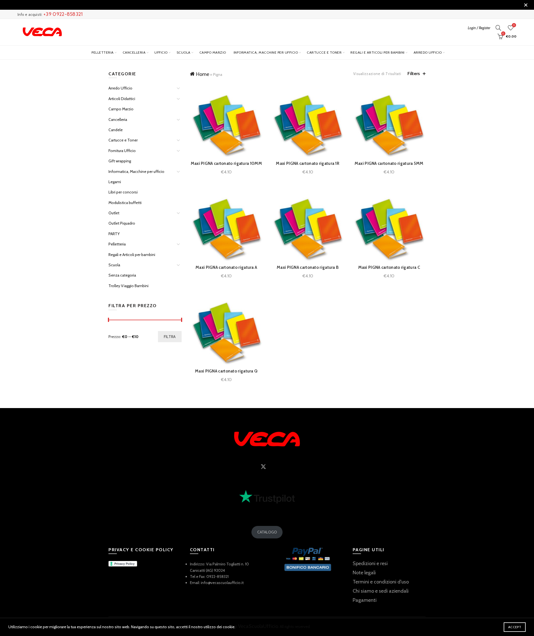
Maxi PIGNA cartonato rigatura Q (226, 371)
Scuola (184, 52)
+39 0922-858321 (63, 14)
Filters (413, 73)
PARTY (114, 233)
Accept (514, 627)
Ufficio (161, 52)
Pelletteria (103, 52)
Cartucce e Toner (324, 52)
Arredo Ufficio (428, 52)
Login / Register (479, 28)
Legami (114, 181)
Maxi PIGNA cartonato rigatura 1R (307, 163)
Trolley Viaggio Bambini (128, 285)
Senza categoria (122, 275)
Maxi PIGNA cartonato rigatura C (389, 267)
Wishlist (514, 25)
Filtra (170, 336)
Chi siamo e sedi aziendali (381, 591)
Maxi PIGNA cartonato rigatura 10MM (226, 163)
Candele (115, 129)
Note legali (364, 573)
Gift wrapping (119, 160)
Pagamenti (365, 600)
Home (202, 74)
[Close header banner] (525, 5)
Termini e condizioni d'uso (381, 582)
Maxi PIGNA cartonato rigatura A (226, 267)
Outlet (113, 212)
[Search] (498, 28)
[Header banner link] (258, 5)
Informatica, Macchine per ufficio (266, 52)
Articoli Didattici (121, 98)
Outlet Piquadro (121, 223)
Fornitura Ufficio (122, 150)
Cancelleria (134, 52)
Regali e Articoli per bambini (377, 52)
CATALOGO (267, 532)
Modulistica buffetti (125, 202)
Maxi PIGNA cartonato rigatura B (307, 267)
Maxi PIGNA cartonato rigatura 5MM (389, 163)
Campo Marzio (212, 52)
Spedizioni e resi (370, 563)
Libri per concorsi (123, 192)
